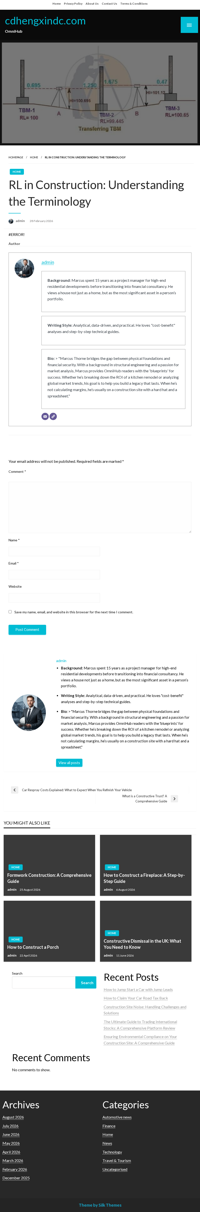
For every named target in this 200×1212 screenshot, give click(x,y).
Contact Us (109, 3)
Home (56, 3)
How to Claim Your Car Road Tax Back (136, 998)
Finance (108, 1125)
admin (21, 221)
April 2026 (11, 1152)
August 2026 (13, 1117)
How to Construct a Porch (33, 947)
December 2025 (16, 1177)
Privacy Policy (73, 3)
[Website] (53, 416)
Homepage (16, 157)
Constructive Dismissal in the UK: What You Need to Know (142, 944)
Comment (17, 471)
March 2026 (12, 1160)
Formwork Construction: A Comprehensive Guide (49, 878)
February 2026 (14, 1169)
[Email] (45, 416)
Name (14, 540)
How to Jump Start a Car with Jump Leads (138, 989)
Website (15, 586)
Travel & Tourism (116, 1160)
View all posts (69, 763)
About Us (92, 3)
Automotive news (117, 1117)
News (107, 1143)
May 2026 (11, 1143)
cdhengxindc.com (45, 20)
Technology (112, 1152)
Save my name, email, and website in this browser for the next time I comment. (73, 612)
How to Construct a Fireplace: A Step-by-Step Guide (144, 878)
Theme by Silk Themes (100, 1205)
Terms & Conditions (134, 3)
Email (14, 563)
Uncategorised (114, 1169)
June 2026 (11, 1134)
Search (17, 973)
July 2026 (10, 1125)
